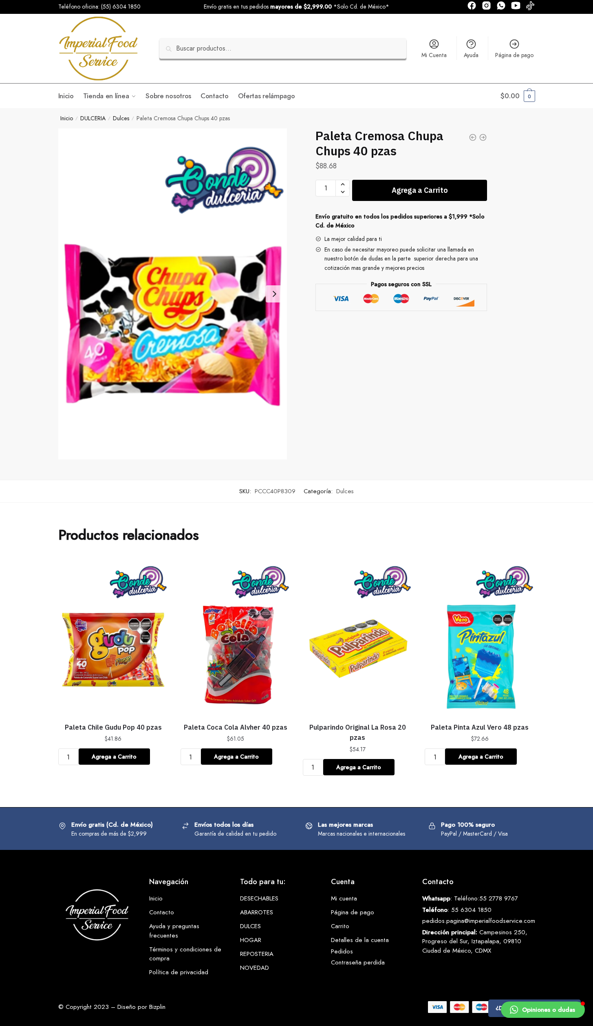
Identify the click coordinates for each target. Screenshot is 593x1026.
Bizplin (157, 1006)
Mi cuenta (344, 898)
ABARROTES (256, 912)
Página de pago (514, 55)
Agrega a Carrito (420, 190)
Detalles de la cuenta (360, 940)
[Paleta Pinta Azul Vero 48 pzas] (480, 636)
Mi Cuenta (434, 55)
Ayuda (471, 55)
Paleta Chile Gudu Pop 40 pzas (113, 727)
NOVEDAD (254, 967)
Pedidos (342, 951)
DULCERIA (93, 118)
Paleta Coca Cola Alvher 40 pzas (235, 727)
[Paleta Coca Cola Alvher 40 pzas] (236, 636)
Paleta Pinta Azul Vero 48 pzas (480, 727)
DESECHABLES (259, 898)
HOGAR (250, 940)
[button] (543, 1010)
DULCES (250, 926)
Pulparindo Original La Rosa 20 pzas (357, 732)
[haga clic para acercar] (172, 293)
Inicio (66, 118)
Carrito (340, 926)
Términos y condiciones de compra (185, 954)
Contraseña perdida (358, 962)
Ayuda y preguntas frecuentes (174, 931)
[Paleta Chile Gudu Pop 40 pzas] (113, 636)
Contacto (161, 912)
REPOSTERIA (256, 953)
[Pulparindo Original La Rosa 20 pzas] (358, 636)
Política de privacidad (178, 972)
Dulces (121, 118)
